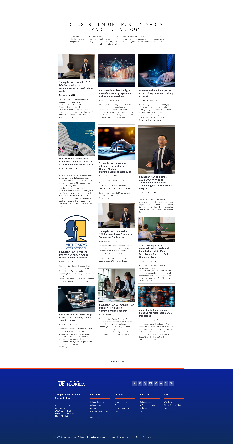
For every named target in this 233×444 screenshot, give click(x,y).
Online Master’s (146, 408)
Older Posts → (116, 361)
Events (93, 408)
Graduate (119, 405)
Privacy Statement (143, 437)
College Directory (97, 402)
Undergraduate (121, 402)
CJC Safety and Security (99, 411)
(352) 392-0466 (61, 416)
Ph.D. (142, 411)
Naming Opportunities (173, 408)
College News (95, 405)
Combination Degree (123, 408)
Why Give (168, 402)
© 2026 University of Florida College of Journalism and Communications (84, 437)
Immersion (119, 411)
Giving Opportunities (172, 405)
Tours (92, 414)
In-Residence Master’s (149, 405)
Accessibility (125, 437)
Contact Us (94, 417)
